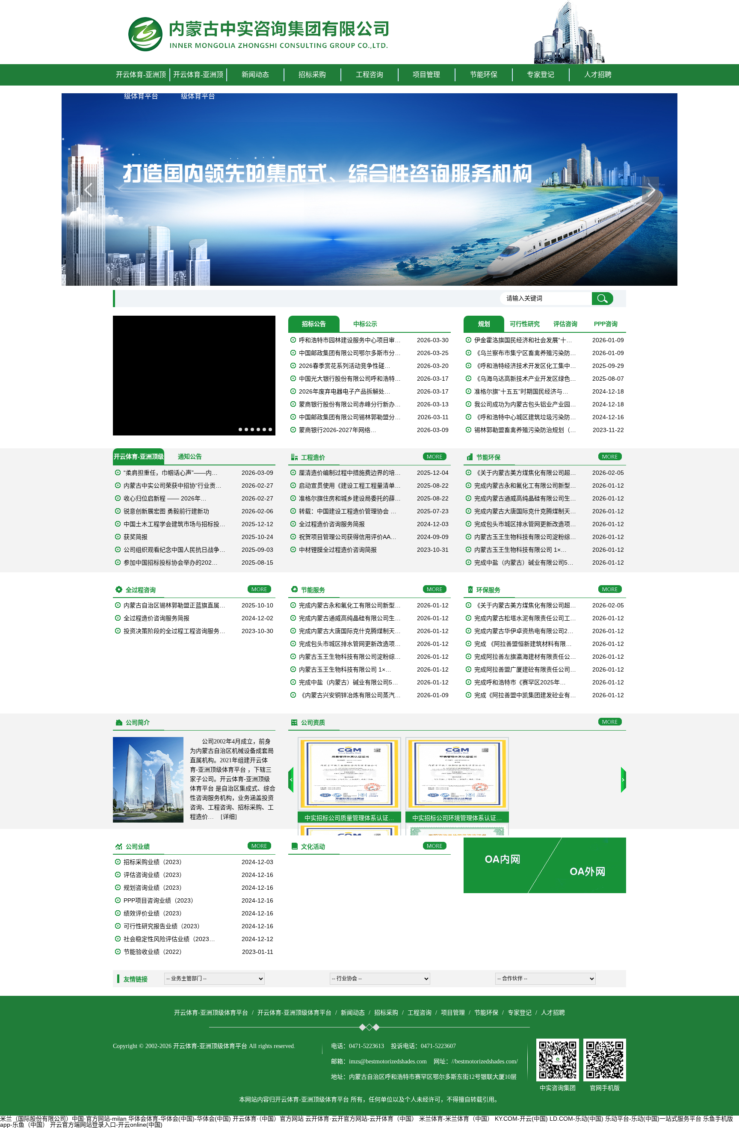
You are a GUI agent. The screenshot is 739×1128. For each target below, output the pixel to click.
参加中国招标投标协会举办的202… (171, 562)
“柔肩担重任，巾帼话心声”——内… (171, 472)
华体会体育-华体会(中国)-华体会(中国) (179, 1118)
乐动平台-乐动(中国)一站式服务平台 (653, 1118)
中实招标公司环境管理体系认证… (457, 817)
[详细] (229, 817)
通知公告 (190, 456)
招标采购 (386, 1013)
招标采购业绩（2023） (154, 862)
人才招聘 (598, 74)
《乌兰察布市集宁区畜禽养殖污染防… (525, 352)
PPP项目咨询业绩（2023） (160, 900)
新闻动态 (353, 1013)
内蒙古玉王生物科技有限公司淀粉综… (525, 536)
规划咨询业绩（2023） (154, 887)
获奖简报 (136, 536)
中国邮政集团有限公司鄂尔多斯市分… (350, 352)
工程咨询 (420, 1013)
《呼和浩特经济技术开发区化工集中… (525, 365)
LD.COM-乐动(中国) (576, 1118)
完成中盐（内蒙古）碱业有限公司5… (523, 562)
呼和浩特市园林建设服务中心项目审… (350, 340)
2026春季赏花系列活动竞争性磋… (344, 365)
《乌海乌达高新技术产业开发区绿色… (525, 378)
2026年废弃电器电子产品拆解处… (344, 391)
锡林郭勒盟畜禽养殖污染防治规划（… (525, 429)
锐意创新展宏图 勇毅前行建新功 (166, 511)
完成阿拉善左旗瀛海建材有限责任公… (525, 656)
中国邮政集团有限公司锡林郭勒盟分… (350, 417)
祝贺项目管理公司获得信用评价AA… (347, 536)
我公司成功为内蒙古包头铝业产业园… (525, 404)
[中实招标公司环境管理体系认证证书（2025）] (457, 808)
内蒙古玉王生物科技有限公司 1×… (520, 549)
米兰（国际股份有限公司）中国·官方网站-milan (63, 1118)
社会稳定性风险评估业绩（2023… (169, 939)
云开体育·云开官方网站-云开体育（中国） (361, 1118)
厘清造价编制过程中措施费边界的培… (350, 472)
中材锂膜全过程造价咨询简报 (338, 549)
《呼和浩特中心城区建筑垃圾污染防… (525, 417)
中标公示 (365, 323)
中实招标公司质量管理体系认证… (349, 817)
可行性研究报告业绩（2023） (163, 926)
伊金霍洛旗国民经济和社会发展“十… (523, 340)
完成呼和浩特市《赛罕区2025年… (520, 682)
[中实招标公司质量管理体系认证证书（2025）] (349, 808)
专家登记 (540, 74)
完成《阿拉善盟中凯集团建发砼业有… (525, 695)
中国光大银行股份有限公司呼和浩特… (350, 378)
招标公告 (314, 323)
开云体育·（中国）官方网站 (268, 1118)
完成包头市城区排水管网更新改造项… (525, 524)
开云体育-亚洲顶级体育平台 (141, 85)
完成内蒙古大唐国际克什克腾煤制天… (525, 511)
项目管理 (453, 1013)
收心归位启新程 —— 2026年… (165, 498)
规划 (484, 323)
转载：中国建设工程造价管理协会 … (347, 511)
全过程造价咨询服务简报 (332, 524)
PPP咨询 (606, 323)
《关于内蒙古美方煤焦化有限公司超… (525, 472)
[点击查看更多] (434, 457)
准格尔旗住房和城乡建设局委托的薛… (350, 498)
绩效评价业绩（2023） (154, 913)
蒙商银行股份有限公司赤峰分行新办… (350, 404)
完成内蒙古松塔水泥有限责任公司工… (525, 618)
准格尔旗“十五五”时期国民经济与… (521, 391)
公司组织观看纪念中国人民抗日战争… (174, 549)
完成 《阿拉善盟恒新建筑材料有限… (523, 643)
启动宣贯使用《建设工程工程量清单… (350, 485)
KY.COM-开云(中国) (521, 1118)
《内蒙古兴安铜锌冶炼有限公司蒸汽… (350, 695)
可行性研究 (525, 323)
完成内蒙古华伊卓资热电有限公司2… (523, 631)
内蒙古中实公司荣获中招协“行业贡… (173, 485)
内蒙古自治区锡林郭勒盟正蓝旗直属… (174, 605)
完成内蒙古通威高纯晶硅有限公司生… (525, 498)
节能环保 (486, 1013)
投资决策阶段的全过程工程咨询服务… (174, 631)
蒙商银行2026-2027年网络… (337, 429)
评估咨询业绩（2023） (154, 874)
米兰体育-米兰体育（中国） (456, 1118)
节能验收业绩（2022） (154, 951)
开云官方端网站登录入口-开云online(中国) (106, 1124)
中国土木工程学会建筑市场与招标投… (174, 524)
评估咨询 (565, 323)
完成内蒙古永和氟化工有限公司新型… (525, 485)
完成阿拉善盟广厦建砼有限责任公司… (525, 669)
